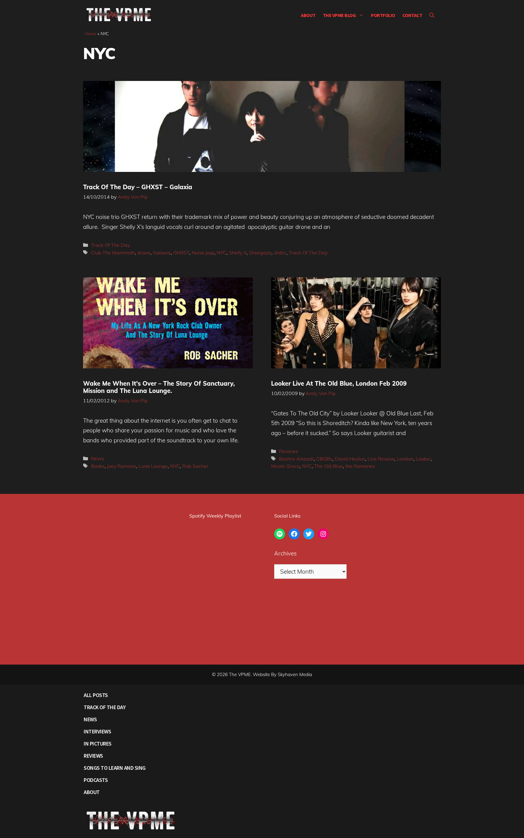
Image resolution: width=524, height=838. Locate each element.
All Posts (96, 695)
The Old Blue (328, 466)
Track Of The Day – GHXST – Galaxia (137, 187)
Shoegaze (260, 253)
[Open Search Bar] (432, 15)
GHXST (181, 253)
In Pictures (98, 743)
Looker (423, 459)
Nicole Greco (285, 466)
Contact (412, 15)
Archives (285, 553)
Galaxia (162, 253)
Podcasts (96, 779)
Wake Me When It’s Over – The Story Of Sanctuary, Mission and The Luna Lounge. (159, 387)
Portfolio (383, 15)
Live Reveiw (381, 459)
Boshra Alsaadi (296, 459)
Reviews (288, 451)
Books (98, 466)
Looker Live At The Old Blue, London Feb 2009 (339, 383)
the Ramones (360, 466)
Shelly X (238, 253)
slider (280, 253)
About (308, 15)
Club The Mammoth (113, 253)
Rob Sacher (195, 466)
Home (90, 33)
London (405, 459)
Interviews (97, 731)
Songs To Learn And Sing (115, 767)
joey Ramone (121, 466)
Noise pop (203, 253)
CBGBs (324, 459)
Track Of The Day (110, 245)
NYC (222, 253)
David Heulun (350, 459)
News (97, 458)
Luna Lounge (153, 466)
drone (143, 253)
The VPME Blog (339, 15)
